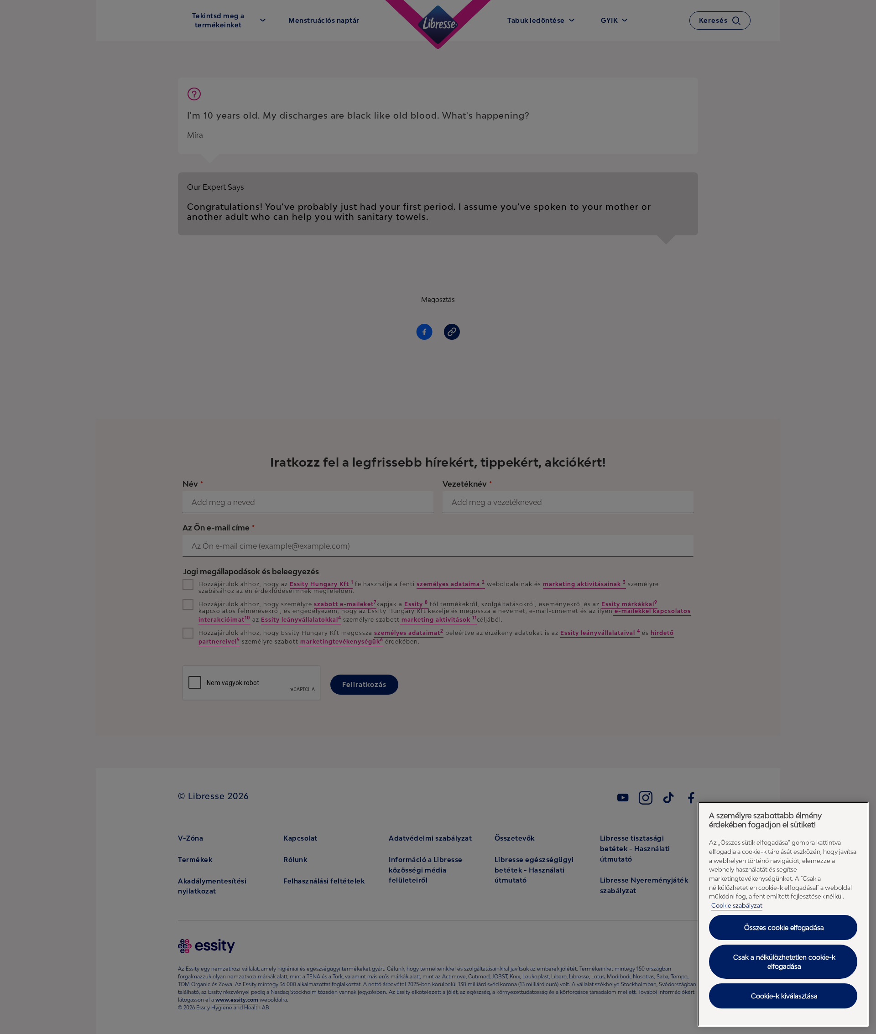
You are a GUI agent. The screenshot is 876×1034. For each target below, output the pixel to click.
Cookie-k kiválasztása (784, 996)
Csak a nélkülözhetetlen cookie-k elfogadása (784, 961)
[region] (783, 914)
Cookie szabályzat (736, 905)
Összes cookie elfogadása (784, 927)
